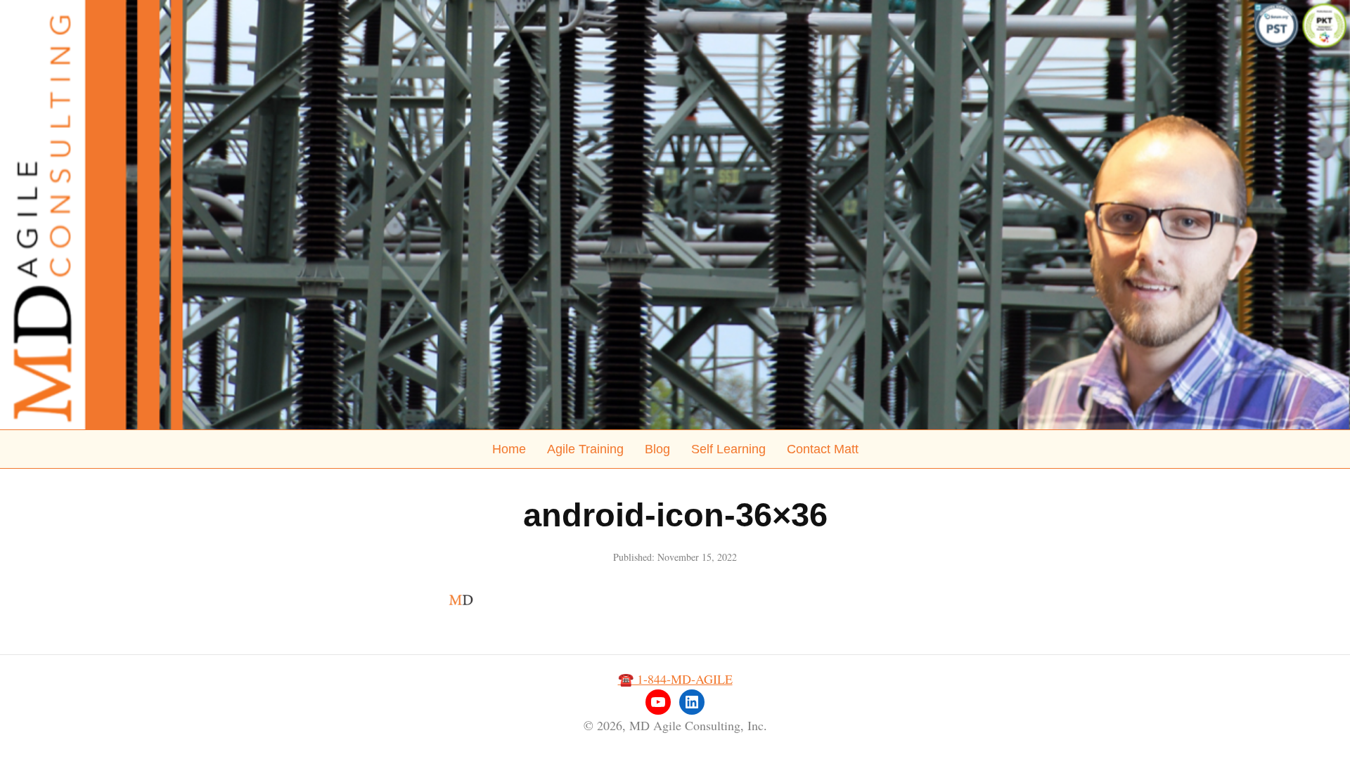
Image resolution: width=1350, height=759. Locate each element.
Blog (657, 449)
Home (509, 449)
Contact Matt (823, 449)
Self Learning (728, 449)
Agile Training (585, 449)
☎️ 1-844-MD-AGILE (675, 678)
